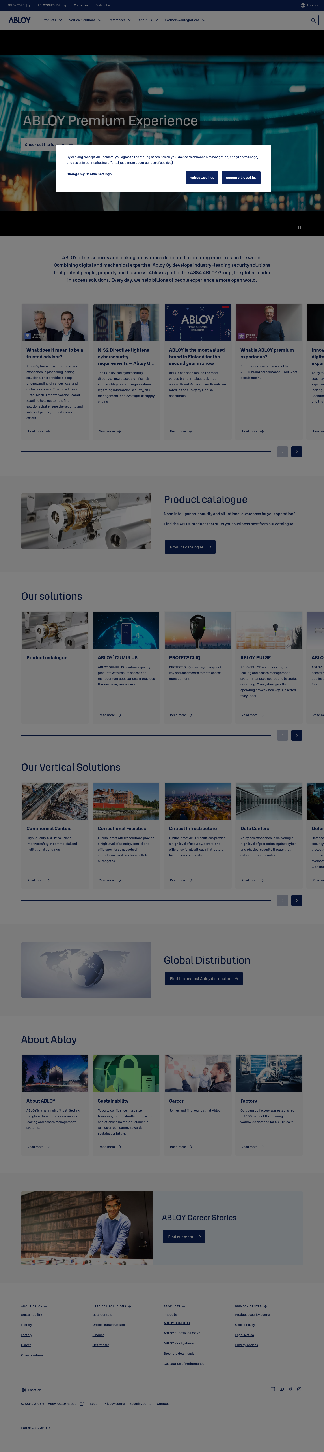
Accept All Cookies (241, 178)
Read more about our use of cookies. (145, 162)
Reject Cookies (202, 178)
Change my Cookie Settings (89, 174)
